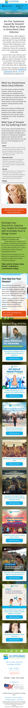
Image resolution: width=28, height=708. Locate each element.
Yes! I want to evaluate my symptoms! (12, 314)
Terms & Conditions (17, 697)
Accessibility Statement (10, 699)
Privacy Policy (8, 697)
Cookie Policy (20, 699)
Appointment (7, 6)
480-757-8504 (14, 669)
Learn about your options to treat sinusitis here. (14, 211)
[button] (26, 2)
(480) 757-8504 (20, 7)
